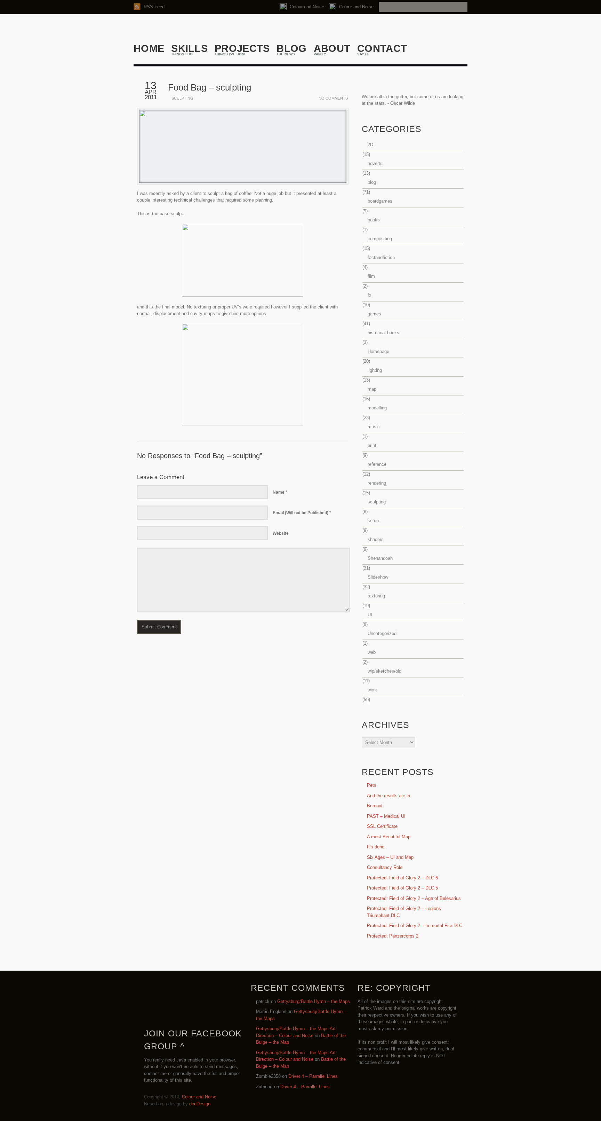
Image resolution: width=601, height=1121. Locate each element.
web (372, 652)
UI (370, 614)
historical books (383, 332)
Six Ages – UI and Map (390, 857)
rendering (377, 483)
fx (369, 295)
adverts (375, 163)
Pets (371, 785)
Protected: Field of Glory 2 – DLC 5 (402, 888)
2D (370, 144)
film (371, 276)
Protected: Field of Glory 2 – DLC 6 (402, 877)
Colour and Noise (306, 6)
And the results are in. (389, 795)
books (374, 219)
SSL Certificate (382, 826)
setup (373, 520)
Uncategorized (382, 633)
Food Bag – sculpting (209, 87)
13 (151, 85)
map (372, 389)
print (372, 445)
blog (372, 182)
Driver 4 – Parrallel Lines (313, 1076)
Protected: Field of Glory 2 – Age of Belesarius (414, 898)
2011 (151, 97)
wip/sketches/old (384, 671)
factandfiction (381, 257)
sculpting (182, 98)
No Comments (333, 98)
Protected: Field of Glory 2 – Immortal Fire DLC (414, 925)
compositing (380, 238)
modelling (377, 407)
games (374, 313)
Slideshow (378, 577)
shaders (376, 539)
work (372, 689)
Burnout (375, 805)
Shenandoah (380, 558)
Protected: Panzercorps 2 (392, 936)
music (374, 426)
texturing (376, 595)
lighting (375, 370)
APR (151, 92)
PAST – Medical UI (386, 816)
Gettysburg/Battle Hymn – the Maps (313, 1001)
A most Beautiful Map (388, 836)
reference (377, 464)
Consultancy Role (384, 867)
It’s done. (376, 846)
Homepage (378, 351)
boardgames (380, 201)
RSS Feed (153, 6)
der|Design (199, 1103)
